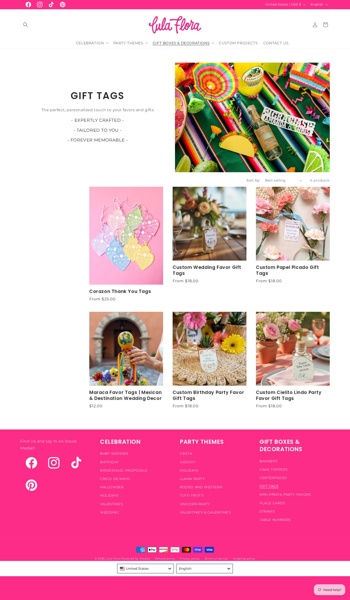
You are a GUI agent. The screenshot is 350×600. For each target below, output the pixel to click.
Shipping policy (244, 558)
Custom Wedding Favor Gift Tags (207, 271)
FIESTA (186, 453)
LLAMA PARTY (192, 478)
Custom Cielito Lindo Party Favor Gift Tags (289, 396)
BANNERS (268, 461)
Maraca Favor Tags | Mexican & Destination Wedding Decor (125, 396)
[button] (25, 25)
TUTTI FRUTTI (192, 495)
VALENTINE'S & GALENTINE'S (205, 512)
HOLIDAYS (109, 495)
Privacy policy (190, 558)
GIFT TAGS (269, 486)
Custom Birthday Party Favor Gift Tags (208, 396)
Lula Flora (113, 558)
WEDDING (109, 512)
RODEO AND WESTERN (201, 487)
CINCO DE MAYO (115, 478)
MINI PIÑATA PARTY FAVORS (285, 494)
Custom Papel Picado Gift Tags (287, 271)
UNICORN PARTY (195, 504)
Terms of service (216, 558)
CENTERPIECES (273, 477)
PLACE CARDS (272, 503)
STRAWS (267, 511)
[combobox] (145, 568)
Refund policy (165, 558)
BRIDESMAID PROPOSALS (124, 470)
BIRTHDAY (109, 462)
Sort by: (253, 180)
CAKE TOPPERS (274, 469)
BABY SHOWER (114, 453)
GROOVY (188, 462)
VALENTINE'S (111, 504)
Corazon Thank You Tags (120, 292)
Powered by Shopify (135, 558)
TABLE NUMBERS (275, 519)
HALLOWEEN (112, 487)
